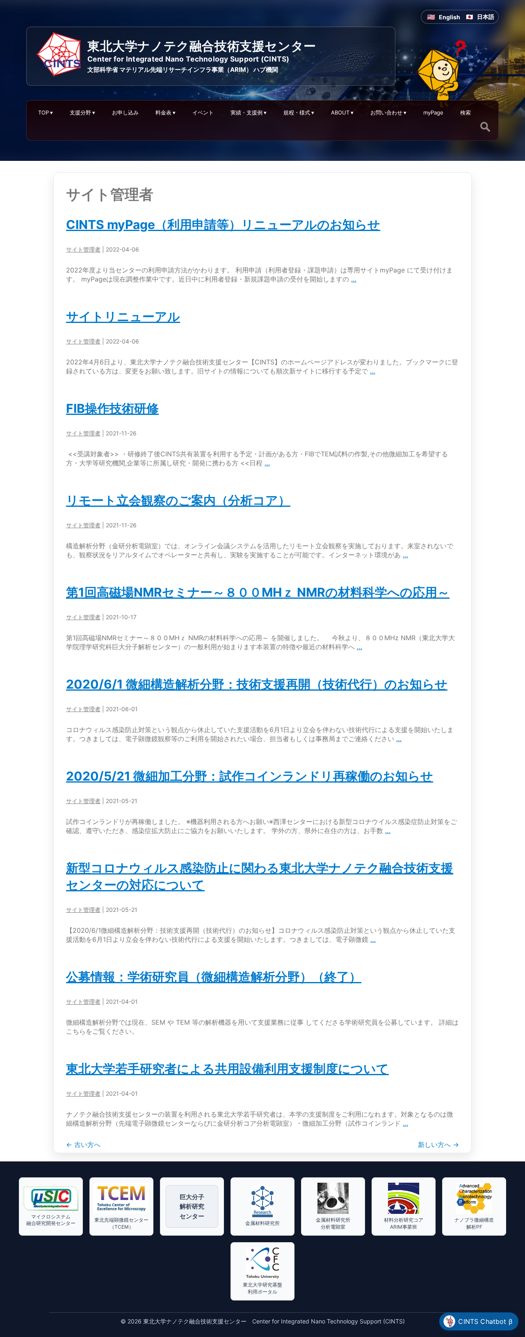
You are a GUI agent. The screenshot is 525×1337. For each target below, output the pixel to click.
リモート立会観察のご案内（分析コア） (178, 500)
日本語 (485, 16)
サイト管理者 (83, 249)
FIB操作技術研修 (112, 408)
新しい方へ (438, 1144)
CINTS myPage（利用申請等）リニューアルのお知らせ (223, 224)
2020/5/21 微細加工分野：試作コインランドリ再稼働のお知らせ (249, 776)
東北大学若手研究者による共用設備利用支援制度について (227, 1068)
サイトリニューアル (123, 316)
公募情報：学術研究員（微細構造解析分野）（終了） (213, 976)
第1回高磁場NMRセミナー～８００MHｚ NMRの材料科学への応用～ (258, 592)
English (449, 17)
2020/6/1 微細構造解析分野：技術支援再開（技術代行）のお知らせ (256, 684)
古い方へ (83, 1144)
